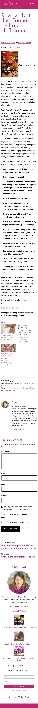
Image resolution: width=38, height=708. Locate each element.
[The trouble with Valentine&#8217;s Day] (26, 333)
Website (4, 496)
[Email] (28, 697)
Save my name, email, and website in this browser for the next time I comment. (18, 508)
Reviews (4, 385)
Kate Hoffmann (24, 43)
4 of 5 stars (15, 47)
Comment (5, 451)
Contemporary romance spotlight (23, 383)
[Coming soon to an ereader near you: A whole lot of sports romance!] (8, 348)
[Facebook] (12, 697)
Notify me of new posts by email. (16, 522)
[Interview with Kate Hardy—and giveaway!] (8, 328)
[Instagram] (19, 697)
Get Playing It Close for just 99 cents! (19, 644)
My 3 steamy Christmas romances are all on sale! (19, 659)
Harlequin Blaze (28, 388)
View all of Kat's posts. (19, 429)
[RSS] (22, 697)
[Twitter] (16, 697)
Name (4, 473)
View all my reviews (9, 308)
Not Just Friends (8, 43)
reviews (14, 390)
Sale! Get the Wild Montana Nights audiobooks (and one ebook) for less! (19, 629)
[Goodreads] (25, 697)
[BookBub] (9, 697)
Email (4, 484)
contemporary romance (15, 388)
